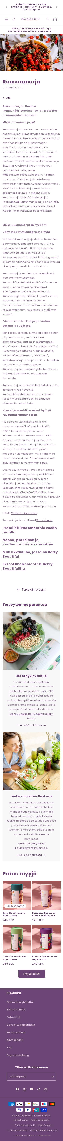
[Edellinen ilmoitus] (6, 7)
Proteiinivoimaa (36, 848)
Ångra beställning (18, 1055)
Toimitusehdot (16, 1009)
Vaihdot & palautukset (21, 1025)
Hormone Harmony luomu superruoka (44, 914)
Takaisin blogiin (34, 589)
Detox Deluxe (19, 714)
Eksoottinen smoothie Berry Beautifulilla (28, 566)
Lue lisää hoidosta (30, 725)
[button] (6, 19)
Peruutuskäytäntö (25, 1135)
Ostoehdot (13, 1017)
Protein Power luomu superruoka (45, 958)
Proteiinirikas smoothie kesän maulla (30, 530)
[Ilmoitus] (56, 7)
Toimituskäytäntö (18, 1130)
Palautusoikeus (16, 1032)
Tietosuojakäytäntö (25, 1125)
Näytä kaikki (31, 974)
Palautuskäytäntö (40, 1120)
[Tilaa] (52, 1077)
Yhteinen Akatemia (24, 513)
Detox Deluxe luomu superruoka (15, 958)
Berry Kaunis (44, 520)
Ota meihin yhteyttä (20, 1002)
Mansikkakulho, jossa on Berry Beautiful (30, 554)
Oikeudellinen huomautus (43, 1130)
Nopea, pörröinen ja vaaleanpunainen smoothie (28, 542)
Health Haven (27, 843)
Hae (9, 1047)
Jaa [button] (8, 97)
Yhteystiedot (44, 1135)
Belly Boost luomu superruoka (14, 914)
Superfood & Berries (31, 1115)
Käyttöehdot (15, 1040)
